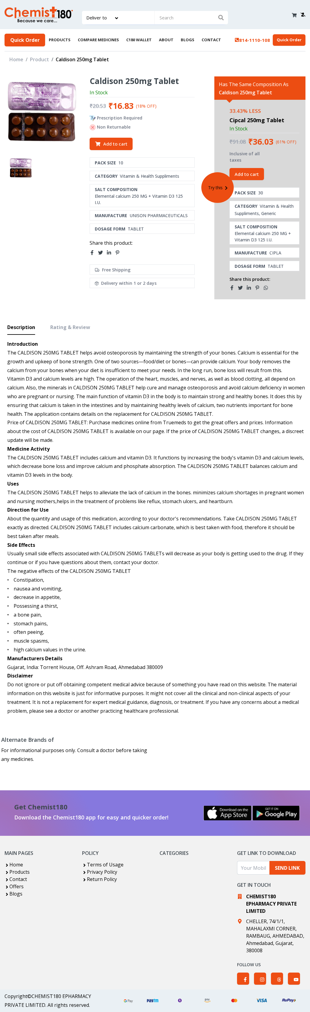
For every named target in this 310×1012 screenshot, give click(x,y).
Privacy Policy (102, 872)
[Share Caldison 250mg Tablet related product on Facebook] (233, 288)
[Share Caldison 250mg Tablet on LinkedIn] (111, 253)
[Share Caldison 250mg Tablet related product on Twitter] (242, 288)
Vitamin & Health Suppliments (149, 176)
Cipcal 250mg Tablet (256, 120)
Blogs (15, 893)
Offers (16, 886)
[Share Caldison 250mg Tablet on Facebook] (94, 253)
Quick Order (25, 40)
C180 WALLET (139, 39)
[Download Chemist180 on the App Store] (227, 813)
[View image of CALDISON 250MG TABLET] (21, 168)
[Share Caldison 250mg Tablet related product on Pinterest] (259, 288)
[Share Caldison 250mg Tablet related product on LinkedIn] (250, 288)
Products (19, 872)
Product (39, 59)
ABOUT (166, 39)
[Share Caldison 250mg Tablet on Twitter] (102, 253)
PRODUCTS (60, 39)
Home (16, 59)
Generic (268, 213)
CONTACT (211, 39)
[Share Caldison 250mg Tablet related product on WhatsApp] (267, 288)
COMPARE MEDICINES (98, 39)
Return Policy (102, 879)
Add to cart (115, 144)
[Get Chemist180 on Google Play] (276, 813)
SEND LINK (287, 868)
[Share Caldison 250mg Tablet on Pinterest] (119, 253)
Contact (18, 879)
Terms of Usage (105, 864)
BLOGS (187, 39)
